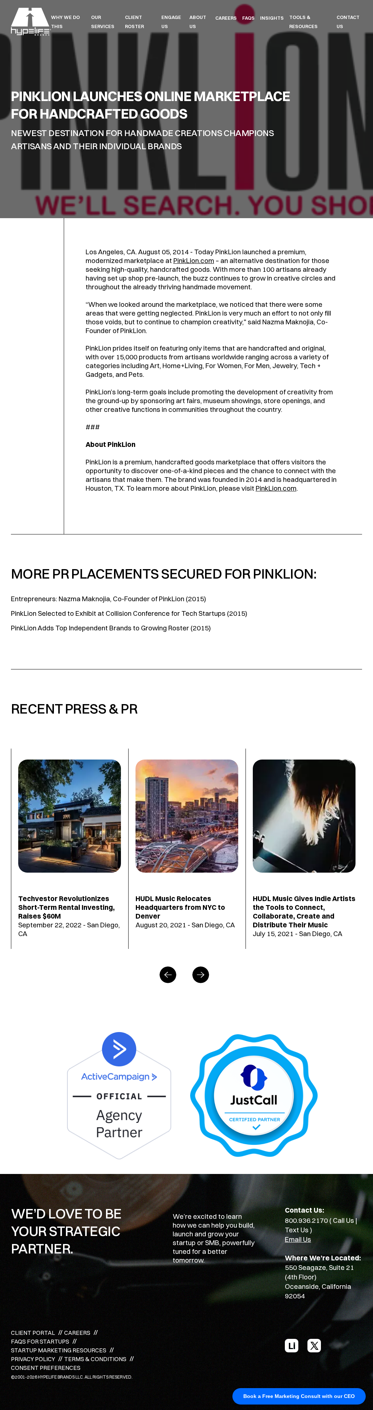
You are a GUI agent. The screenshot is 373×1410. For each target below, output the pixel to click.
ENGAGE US (171, 21)
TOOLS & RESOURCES (303, 21)
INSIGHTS (272, 18)
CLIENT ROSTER (134, 21)
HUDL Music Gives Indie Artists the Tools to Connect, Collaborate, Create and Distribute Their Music (304, 911)
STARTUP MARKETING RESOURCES (58, 1350)
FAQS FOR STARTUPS (40, 1341)
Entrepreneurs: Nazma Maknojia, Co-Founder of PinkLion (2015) (108, 598)
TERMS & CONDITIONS (95, 1359)
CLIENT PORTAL (33, 1332)
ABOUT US (197, 21)
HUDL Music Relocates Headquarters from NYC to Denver (180, 907)
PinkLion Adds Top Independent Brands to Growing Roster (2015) (111, 627)
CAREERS (226, 18)
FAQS (248, 18)
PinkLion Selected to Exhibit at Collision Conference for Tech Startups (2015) (129, 613)
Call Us (343, 1220)
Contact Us (348, 21)
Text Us (297, 1229)
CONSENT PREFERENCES (46, 1367)
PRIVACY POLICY (33, 1359)
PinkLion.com (193, 260)
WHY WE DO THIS (65, 21)
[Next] (203, 974)
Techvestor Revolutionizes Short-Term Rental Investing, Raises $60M (66, 907)
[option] (69, 849)
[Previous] (170, 974)
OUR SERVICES (102, 21)
